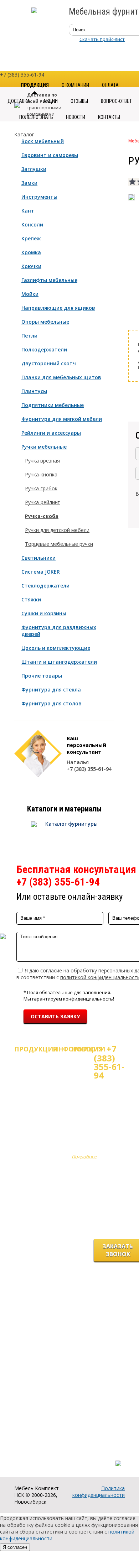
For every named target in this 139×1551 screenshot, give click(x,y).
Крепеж (31, 238)
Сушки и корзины (43, 613)
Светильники (38, 557)
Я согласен (15, 1547)
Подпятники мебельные (52, 405)
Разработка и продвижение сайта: (81, 1456)
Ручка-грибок (41, 488)
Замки (29, 182)
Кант (27, 210)
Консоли (32, 224)
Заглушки (33, 169)
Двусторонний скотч (48, 363)
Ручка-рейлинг (42, 502)
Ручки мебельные (44, 446)
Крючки (31, 266)
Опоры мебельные (45, 321)
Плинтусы (34, 391)
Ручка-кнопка (41, 474)
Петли (29, 335)
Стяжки (31, 599)
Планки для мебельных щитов (61, 377)
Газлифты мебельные (49, 280)
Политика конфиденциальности (98, 1491)
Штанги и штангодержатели (59, 661)
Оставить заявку (55, 1016)
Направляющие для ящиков (58, 307)
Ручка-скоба (41, 516)
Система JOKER (40, 571)
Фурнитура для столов (51, 703)
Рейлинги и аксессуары (51, 432)
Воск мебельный (42, 141)
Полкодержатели (44, 349)
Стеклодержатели (45, 585)
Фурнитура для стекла (51, 689)
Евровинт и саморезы (49, 155)
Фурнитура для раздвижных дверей (58, 630)
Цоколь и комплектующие (55, 647)
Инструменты (39, 196)
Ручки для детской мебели (57, 530)
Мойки (29, 294)
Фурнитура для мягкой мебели (61, 419)
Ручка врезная (42, 460)
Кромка (31, 252)
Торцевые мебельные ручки (59, 543)
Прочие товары (41, 675)
